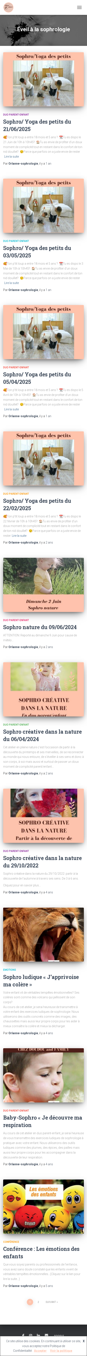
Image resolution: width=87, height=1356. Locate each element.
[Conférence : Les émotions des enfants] (43, 1206)
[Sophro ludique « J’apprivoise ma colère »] (43, 935)
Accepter (40, 1350)
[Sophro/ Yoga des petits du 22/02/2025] (43, 458)
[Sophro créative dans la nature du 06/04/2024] (43, 689)
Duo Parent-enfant (16, 114)
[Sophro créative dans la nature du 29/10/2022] (43, 816)
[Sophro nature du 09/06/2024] (43, 585)
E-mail (46, 1335)
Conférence (11, 1241)
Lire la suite (11, 156)
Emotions (9, 969)
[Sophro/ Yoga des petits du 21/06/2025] (43, 79)
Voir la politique (61, 1350)
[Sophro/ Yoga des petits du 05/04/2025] (43, 332)
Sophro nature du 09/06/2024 (40, 627)
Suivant (51, 1302)
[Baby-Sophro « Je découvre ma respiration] (43, 1075)
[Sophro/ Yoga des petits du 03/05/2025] (43, 206)
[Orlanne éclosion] (10, 7)
